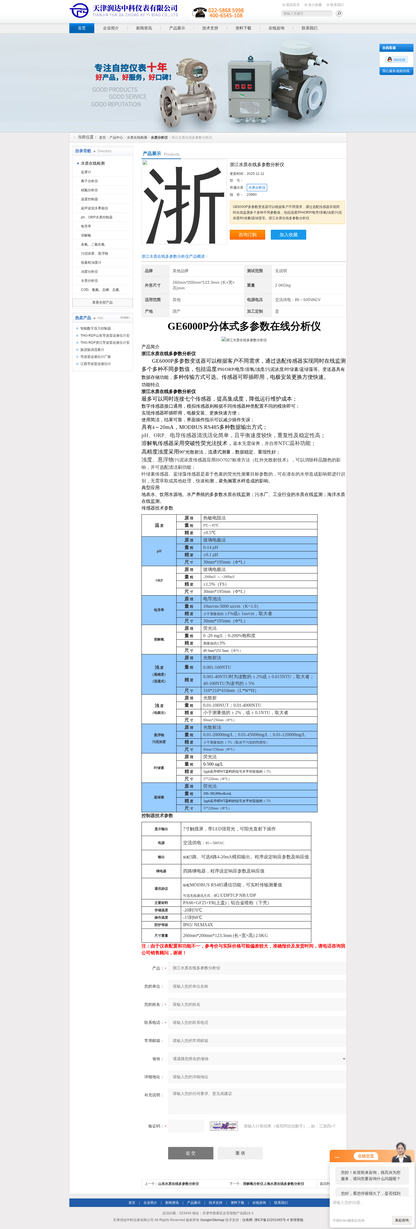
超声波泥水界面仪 (94, 208)
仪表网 (247, 1220)
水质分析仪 (89, 281)
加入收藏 (315, 5)
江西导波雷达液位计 (95, 364)
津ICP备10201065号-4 (271, 1220)
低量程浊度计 (91, 263)
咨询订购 (248, 234)
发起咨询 (402, 1220)
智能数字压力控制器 (95, 328)
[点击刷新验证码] (224, 1126)
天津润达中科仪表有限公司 (157, 10)
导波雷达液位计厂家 (95, 357)
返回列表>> (328, 1184)
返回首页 (293, 5)
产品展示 (177, 28)
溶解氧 (86, 235)
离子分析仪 (89, 181)
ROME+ (125, 317)
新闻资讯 (144, 28)
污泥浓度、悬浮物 (94, 253)
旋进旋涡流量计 (92, 350)
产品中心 (116, 137)
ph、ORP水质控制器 (97, 217)
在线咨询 (276, 28)
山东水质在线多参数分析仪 (178, 1184)
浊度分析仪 (89, 272)
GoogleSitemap (212, 1220)
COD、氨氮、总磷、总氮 (100, 290)
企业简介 (111, 28)
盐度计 (86, 172)
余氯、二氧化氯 (93, 244)
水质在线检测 (137, 137)
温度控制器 (89, 199)
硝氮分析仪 (89, 190)
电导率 (86, 226)
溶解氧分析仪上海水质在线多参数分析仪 (273, 1184)
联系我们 (337, 5)
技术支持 (210, 28)
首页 (82, 28)
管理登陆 (296, 1220)
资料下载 (243, 28)
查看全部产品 (102, 302)
